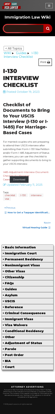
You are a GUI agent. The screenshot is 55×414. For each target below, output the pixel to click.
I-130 (23, 195)
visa (7, 198)
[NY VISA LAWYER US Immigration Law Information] (11, 5)
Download (19, 179)
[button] (27, 248)
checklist (10, 195)
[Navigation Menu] (49, 5)
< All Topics (13, 48)
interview (36, 195)
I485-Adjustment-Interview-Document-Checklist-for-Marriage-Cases (26, 176)
